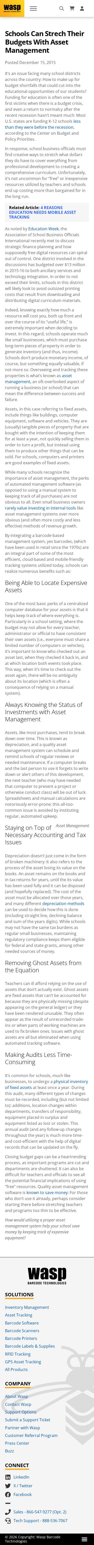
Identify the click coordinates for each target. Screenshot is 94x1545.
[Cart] (72, 8)
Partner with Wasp (22, 1428)
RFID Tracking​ (18, 1354)
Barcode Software (22, 1323)
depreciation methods (63, 903)
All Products (16, 1369)
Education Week (43, 228)
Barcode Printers (21, 1338)
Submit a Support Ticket (27, 1420)
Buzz (9, 1451)
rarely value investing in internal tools (40, 508)
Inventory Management (27, 1307)
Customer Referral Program (31, 1435)
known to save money (47, 1192)
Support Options (21, 1412)
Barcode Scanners (22, 1330)
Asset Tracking (18, 1315)
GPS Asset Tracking (23, 1362)
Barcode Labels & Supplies (30, 1346)
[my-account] (83, 8)
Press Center (17, 1443)
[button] (84, 1539)
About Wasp (16, 1396)
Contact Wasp (18, 1404)
